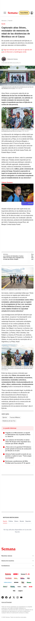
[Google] (2, 597)
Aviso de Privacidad (8, 602)
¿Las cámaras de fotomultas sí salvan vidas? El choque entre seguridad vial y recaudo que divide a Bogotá (13, 258)
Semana (3, 20)
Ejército (5, 417)
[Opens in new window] (6, 597)
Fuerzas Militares (15, 417)
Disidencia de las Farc (9, 421)
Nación (10, 20)
